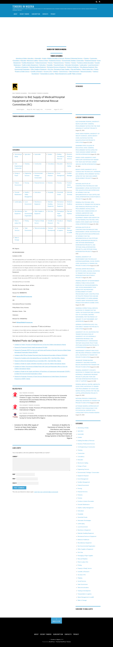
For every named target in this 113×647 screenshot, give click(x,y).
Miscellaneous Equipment (87, 67)
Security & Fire (48, 71)
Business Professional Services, (74, 58)
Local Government (93, 65)
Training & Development (84, 590)
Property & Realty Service (22, 71)
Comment (15, 456)
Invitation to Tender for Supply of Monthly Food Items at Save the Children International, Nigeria (39, 363)
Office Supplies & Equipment (38, 69)
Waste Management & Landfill (63, 73)
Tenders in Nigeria (55, 639)
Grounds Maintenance (84, 504)
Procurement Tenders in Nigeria (38, 93)
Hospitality (50, 65)
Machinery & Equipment (21, 67)
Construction (93, 58)
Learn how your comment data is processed (46, 492)
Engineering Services (55, 60)
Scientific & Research (36, 71)
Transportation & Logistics (47, 73)
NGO (34, 109)
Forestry (73, 62)
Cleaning (86, 58)
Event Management (83, 479)
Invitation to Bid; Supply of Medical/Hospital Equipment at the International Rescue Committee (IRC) (38, 100)
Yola (41, 109)
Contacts (45, 14)
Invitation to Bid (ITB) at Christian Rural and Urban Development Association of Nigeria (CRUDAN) (40, 355)
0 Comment (48, 109)
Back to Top (56, 621)
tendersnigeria (20, 109)
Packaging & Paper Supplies (61, 69)
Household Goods (59, 65)
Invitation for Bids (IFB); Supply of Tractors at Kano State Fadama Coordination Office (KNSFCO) (25, 427)
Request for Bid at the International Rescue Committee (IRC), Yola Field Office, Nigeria (37, 361)
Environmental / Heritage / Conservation (73, 60)
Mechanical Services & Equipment (56, 67)
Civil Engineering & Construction (18, 166)
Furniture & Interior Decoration (85, 62)
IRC (31, 109)
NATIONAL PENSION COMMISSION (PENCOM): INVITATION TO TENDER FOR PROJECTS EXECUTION (88, 400)
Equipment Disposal (90, 60)
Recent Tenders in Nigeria (85, 117)
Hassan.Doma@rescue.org (24, 296)
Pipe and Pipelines (76, 69)
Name (14, 474)
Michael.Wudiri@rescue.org (24, 322)
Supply (38, 109)
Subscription (36, 14)
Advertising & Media (21, 58)
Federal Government (41, 62)
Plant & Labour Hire (87, 69)
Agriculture (31, 58)
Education (23, 60)
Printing (96, 69)
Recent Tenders (24, 14)
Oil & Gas (50, 69)
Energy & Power (43, 60)
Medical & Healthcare (73, 67)
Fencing (50, 62)
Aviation (44, 58)
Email (14, 479)
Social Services (63, 71)
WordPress (52, 641)
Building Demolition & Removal (60, 156)
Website (14, 483)
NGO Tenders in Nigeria (19, 93)
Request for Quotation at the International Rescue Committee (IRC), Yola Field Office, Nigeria (39, 358)
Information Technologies (72, 65)
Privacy (53, 14)
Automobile (38, 58)
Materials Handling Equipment (38, 67)
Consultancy (16, 60)
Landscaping (83, 65)
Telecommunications (85, 71)
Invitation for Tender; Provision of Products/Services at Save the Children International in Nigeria (40, 344)
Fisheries (67, 62)
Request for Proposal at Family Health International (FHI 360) (30, 347)
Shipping (55, 71)
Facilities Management (28, 62)
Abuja (28, 109)
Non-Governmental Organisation (28, 213)
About (15, 14)
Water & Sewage (76, 73)
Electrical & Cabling (32, 60)
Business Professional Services (70, 156)
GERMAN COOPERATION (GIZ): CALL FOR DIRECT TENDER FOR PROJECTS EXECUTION (87, 327)
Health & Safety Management (30, 65)
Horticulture (42, 65)
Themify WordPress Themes (63, 641)
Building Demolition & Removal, (56, 58)
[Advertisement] (56, 32)
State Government (74, 71)
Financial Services (59, 62)
